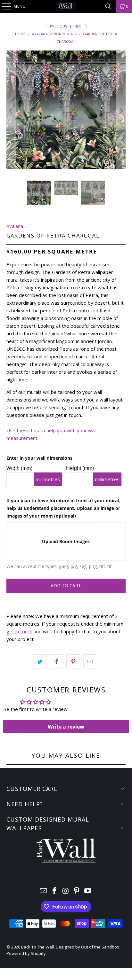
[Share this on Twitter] (40, 661)
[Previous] (11, 111)
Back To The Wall (37, 947)
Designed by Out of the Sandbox (87, 947)
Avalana (14, 226)
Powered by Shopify (26, 953)
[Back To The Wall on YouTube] (88, 891)
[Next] (121, 111)
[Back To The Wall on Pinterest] (77, 891)
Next (79, 26)
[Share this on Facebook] (56, 661)
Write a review (66, 726)
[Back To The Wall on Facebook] (54, 891)
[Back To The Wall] (66, 6)
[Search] (108, 6)
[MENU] (3, 6)
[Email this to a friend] (90, 661)
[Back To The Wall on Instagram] (65, 891)
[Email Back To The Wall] (43, 891)
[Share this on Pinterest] (73, 661)
